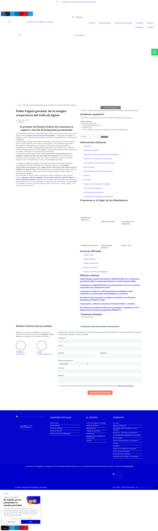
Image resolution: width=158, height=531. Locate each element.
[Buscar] (104, 137)
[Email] (42, 345)
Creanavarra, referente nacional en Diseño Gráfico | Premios (107, 303)
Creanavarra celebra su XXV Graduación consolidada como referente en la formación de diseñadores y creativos (106, 292)
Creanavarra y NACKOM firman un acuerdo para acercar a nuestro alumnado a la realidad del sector (110, 286)
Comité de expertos (92, 425)
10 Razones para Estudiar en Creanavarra (98, 196)
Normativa (87, 180)
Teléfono (19, 352)
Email (39, 352)
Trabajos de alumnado (93, 431)
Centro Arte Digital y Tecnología (96, 423)
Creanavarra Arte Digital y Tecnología (34, 487)
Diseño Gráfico (89, 255)
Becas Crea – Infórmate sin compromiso (98, 159)
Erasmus (87, 175)
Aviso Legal (116, 487)
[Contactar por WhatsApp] (154, 52)
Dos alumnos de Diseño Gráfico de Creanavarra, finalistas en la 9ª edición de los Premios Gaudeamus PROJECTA (109, 308)
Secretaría (87, 146)
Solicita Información (145, 487)
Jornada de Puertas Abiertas (93, 192)
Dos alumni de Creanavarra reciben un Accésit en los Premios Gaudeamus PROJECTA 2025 (108, 298)
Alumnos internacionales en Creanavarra (98, 171)
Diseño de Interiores (91, 263)
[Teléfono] (21, 345)
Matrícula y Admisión (91, 150)
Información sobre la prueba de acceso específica (101, 154)
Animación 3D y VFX (91, 267)
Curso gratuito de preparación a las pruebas (99, 163)
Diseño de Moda (89, 259)
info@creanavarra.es (26, 429)
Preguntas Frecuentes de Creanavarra (97, 184)
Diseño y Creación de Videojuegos (96, 272)
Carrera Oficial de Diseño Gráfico (42, 133)
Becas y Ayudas (89, 167)
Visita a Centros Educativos (93, 188)
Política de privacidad (127, 487)
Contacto (150, 27)
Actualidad (139, 23)
